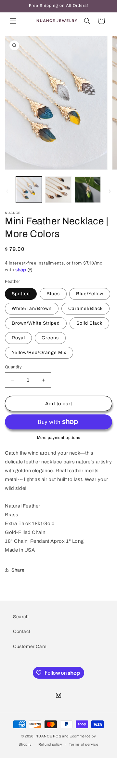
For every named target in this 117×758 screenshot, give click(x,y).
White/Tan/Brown (32, 308)
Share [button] (18, 570)
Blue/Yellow (89, 293)
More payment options (58, 437)
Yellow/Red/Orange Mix (39, 352)
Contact (21, 631)
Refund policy (50, 744)
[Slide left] (7, 191)
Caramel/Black (85, 308)
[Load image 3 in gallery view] (88, 189)
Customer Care (30, 646)
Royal (18, 337)
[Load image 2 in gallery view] (58, 189)
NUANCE (43, 736)
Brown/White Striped (36, 323)
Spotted (21, 293)
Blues (53, 293)
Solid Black (89, 323)
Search (21, 616)
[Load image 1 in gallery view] (29, 189)
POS (57, 736)
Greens (50, 337)
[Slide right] (110, 191)
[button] (13, 21)
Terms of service (83, 744)
